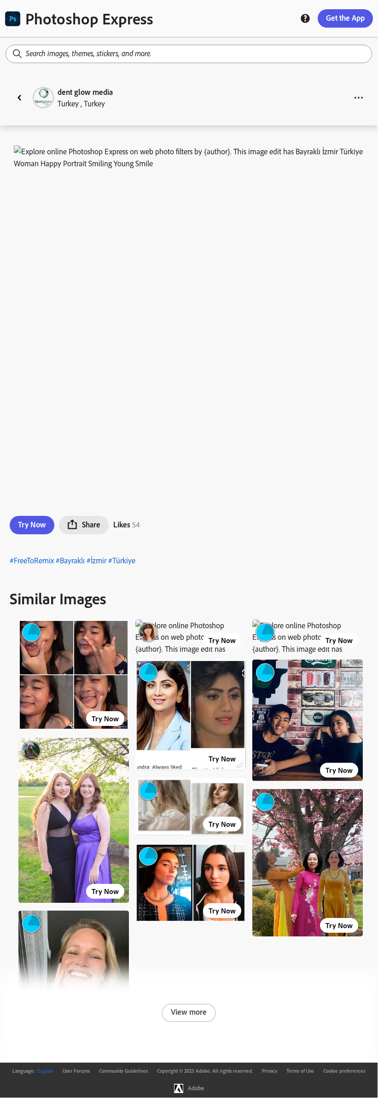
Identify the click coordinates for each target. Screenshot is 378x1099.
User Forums (76, 1071)
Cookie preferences (344, 1071)
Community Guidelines (123, 1071)
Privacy (269, 1071)
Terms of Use (300, 1071)
